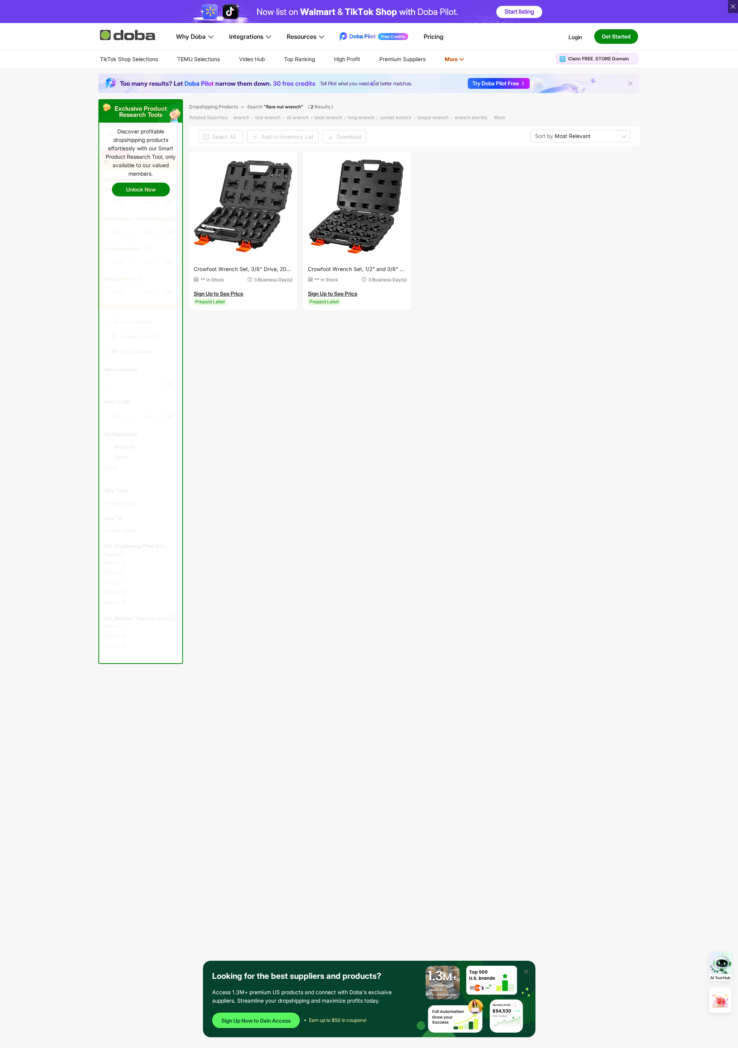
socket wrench (396, 117)
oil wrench (297, 117)
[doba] (129, 35)
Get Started (616, 36)
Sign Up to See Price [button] (218, 293)
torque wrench (433, 117)
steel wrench (328, 117)
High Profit (347, 59)
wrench (241, 117)
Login (575, 36)
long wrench (361, 117)
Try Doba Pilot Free (495, 83)
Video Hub (252, 59)
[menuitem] (129, 59)
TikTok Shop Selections (129, 59)
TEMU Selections (198, 59)
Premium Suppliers (402, 59)
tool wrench (268, 117)
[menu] (291, 59)
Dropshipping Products (213, 107)
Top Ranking (299, 59)
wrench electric (471, 117)
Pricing (434, 36)
